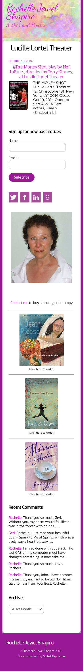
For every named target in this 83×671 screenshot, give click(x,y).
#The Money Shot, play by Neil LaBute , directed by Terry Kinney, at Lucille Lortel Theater (41, 71)
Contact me (19, 303)
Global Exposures (54, 656)
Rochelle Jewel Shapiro (39, 651)
